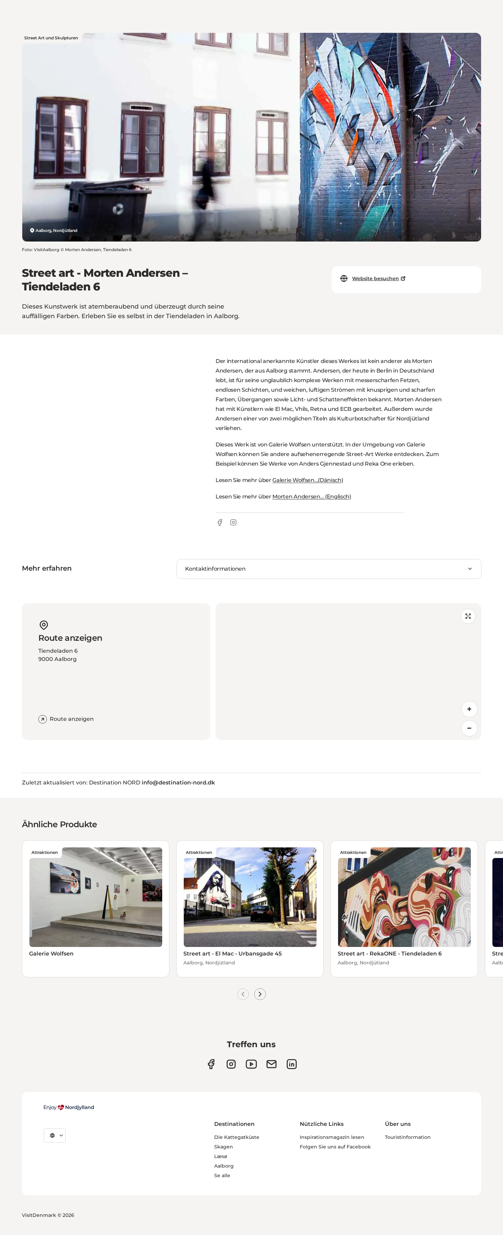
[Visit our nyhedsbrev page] (272, 1064)
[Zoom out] (469, 728)
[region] (348, 671)
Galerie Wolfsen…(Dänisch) (307, 480)
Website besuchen (375, 278)
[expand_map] (468, 616)
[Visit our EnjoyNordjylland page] (251, 1064)
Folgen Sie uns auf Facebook (335, 1147)
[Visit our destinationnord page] (292, 1064)
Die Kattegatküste (236, 1137)
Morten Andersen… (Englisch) (311, 496)
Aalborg (224, 1166)
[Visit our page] (231, 1064)
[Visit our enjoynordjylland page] (211, 1064)
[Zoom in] (469, 709)
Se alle (222, 1175)
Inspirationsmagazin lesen (332, 1137)
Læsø (220, 1156)
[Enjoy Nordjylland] (69, 1107)
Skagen (223, 1147)
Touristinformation (408, 1137)
